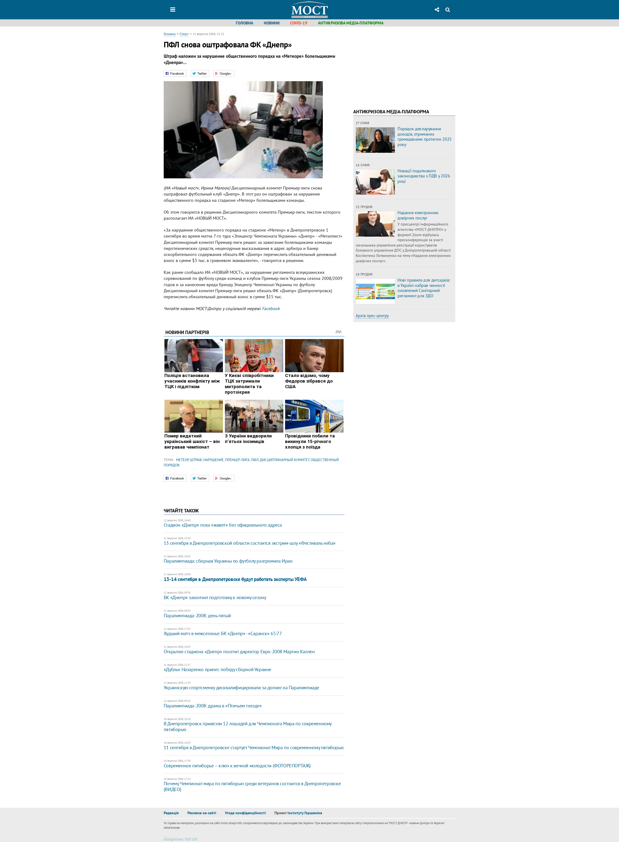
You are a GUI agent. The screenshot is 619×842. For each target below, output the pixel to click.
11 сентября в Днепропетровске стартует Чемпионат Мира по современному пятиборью (253, 747)
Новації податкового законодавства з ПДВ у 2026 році (424, 176)
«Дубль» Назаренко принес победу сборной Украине (217, 669)
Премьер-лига (237, 459)
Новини (272, 23)
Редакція (171, 812)
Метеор (182, 459)
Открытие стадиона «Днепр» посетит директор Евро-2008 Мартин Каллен (239, 651)
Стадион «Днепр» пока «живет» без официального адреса (223, 525)
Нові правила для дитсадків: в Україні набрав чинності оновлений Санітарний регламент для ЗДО (424, 287)
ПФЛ (254, 459)
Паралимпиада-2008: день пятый (197, 615)
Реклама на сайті (201, 812)
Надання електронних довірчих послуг (418, 215)
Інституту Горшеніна (304, 812)
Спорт (184, 34)
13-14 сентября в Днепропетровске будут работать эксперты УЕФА (235, 579)
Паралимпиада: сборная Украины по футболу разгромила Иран (228, 561)
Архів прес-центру (372, 315)
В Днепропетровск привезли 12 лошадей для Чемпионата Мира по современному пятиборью (248, 726)
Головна (244, 23)
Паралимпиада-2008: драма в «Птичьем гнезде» (213, 706)
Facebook (271, 308)
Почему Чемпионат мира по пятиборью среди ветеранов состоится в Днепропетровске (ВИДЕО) (252, 786)
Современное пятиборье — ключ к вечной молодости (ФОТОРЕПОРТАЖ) (237, 765)
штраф (196, 459)
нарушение (213, 459)
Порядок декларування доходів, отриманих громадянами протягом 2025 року (425, 136)
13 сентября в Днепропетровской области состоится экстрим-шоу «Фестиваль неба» (250, 543)
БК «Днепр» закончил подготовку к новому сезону (215, 597)
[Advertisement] (394, 65)
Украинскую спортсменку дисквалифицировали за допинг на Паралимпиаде (241, 687)
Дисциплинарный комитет (284, 459)
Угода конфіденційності (245, 812)
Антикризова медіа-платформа (350, 23)
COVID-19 (298, 23)
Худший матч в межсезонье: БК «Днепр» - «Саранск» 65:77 (223, 633)
